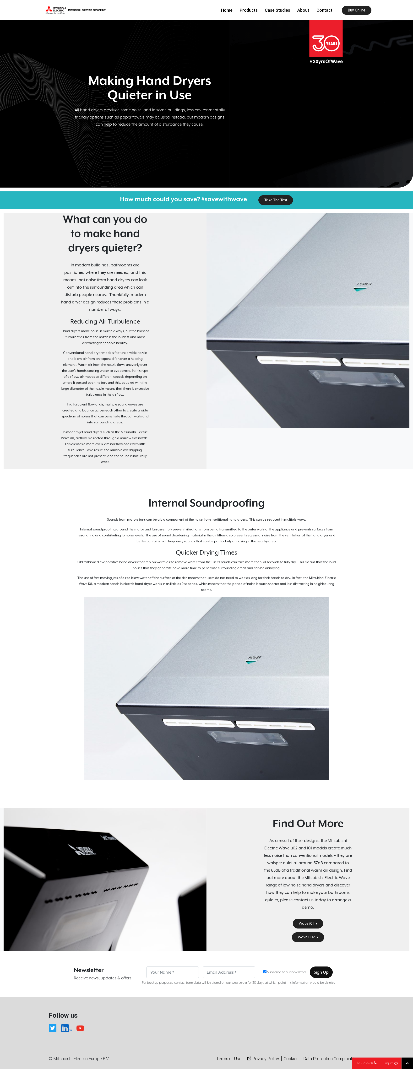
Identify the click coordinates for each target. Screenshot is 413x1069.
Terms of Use (228, 1058)
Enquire (388, 1063)
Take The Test (275, 200)
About (303, 10)
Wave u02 (306, 937)
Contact (324, 10)
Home (227, 10)
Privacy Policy (265, 1058)
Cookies (291, 1058)
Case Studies (277, 10)
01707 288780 (364, 1063)
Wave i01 (307, 923)
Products (249, 10)
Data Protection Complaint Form (333, 1058)
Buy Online (356, 10)
